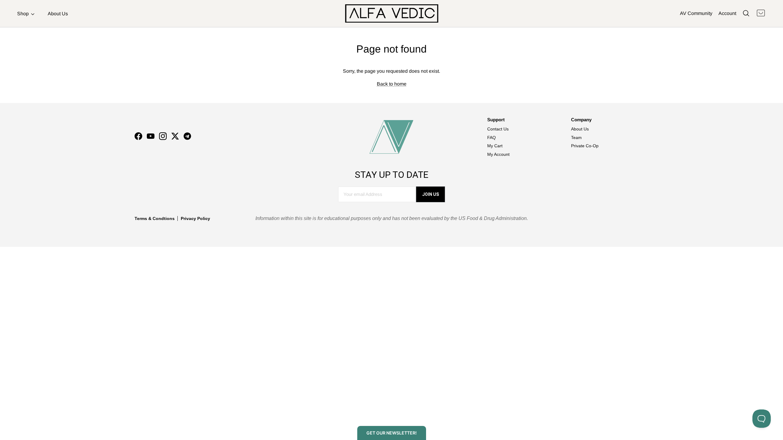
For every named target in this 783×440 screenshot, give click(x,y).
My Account (498, 154)
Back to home (391, 83)
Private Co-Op (585, 145)
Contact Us (498, 129)
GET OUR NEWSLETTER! (391, 432)
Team (576, 137)
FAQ (491, 137)
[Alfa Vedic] (391, 13)
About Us (58, 13)
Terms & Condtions (155, 218)
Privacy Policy (195, 218)
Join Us (430, 194)
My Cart (495, 145)
